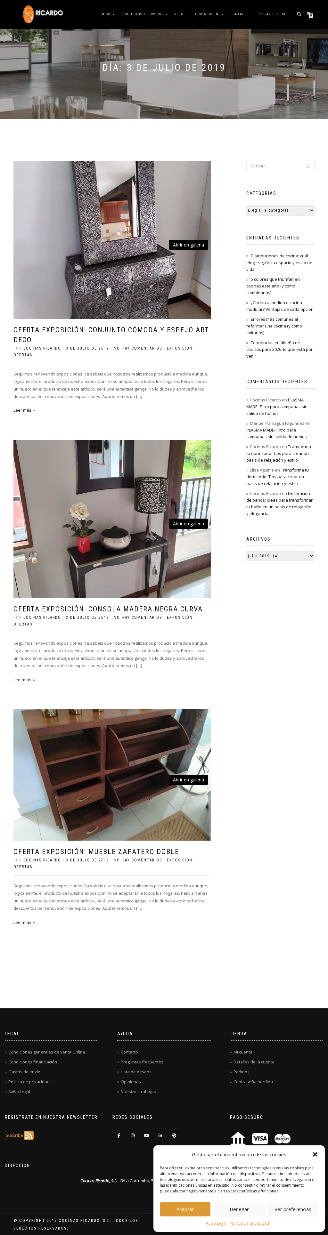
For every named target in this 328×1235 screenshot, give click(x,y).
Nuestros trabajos (138, 1091)
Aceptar (185, 1209)
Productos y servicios (143, 14)
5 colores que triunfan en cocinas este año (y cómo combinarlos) (273, 285)
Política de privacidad (249, 1223)
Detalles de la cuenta (254, 1062)
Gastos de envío (24, 1072)
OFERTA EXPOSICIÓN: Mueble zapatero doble (96, 852)
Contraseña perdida (253, 1082)
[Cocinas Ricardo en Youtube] (146, 1135)
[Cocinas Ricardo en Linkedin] (160, 1135)
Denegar (239, 1209)
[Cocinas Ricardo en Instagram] (133, 1135)
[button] (315, 1154)
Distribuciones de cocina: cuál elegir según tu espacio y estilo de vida (279, 262)
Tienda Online (207, 14)
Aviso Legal (216, 1223)
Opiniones (131, 1082)
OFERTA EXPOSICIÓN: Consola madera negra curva (108, 609)
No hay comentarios (138, 348)
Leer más (22, 410)
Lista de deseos (136, 1072)
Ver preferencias (293, 1209)
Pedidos (242, 1072)
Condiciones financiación (32, 1062)
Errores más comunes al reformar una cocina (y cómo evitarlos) (274, 325)
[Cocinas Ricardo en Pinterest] (174, 1135)
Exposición (180, 348)
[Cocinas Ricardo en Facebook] (118, 1135)
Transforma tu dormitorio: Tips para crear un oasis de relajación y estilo (278, 453)
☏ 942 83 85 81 (272, 14)
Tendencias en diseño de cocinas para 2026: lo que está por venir (279, 349)
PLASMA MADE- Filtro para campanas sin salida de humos (277, 406)
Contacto (239, 14)
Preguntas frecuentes (142, 1062)
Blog (179, 14)
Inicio (106, 14)
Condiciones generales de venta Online (46, 1052)
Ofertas (22, 355)
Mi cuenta (243, 1052)
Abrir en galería (188, 245)
